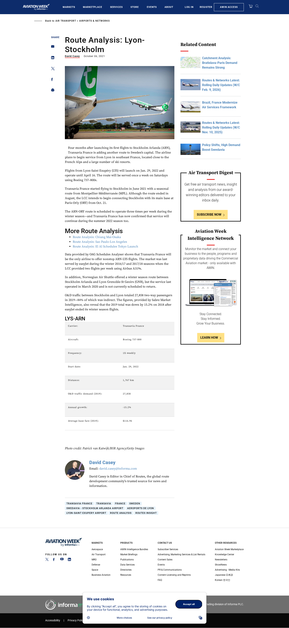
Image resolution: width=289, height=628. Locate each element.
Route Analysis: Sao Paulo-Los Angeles (100, 242)
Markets (69, 7)
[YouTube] (62, 560)
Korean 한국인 (222, 580)
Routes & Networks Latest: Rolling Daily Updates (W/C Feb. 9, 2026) (221, 85)
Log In (189, 7)
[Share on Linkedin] (51, 58)
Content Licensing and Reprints (174, 575)
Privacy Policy (76, 620)
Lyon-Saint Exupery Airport (86, 513)
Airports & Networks (94, 20)
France (120, 503)
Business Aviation (101, 575)
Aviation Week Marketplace (229, 549)
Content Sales (165, 559)
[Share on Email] (51, 47)
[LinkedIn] (69, 560)
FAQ (160, 580)
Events (152, 7)
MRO (94, 559)
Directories (126, 569)
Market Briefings (128, 554)
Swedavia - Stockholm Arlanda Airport (94, 508)
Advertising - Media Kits (227, 569)
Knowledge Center (224, 554)
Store (135, 7)
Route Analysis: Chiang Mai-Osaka (97, 237)
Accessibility (52, 620)
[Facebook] (54, 560)
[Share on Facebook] (51, 80)
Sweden (134, 503)
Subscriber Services (168, 549)
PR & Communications (170, 569)
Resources (125, 575)
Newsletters (221, 559)
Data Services (127, 564)
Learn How (209, 337)
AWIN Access (229, 7)
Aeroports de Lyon (140, 508)
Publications (127, 559)
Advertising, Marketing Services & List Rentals (181, 554)
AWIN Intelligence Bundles (134, 549)
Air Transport (65, 20)
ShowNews (221, 564)
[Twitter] (47, 560)
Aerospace (97, 549)
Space (95, 569)
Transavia (103, 503)
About (169, 7)
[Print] (51, 90)
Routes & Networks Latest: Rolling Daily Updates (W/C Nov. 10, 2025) (221, 127)
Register (206, 7)
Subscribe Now (209, 214)
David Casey (72, 56)
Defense (96, 564)
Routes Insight (146, 513)
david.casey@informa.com (118, 469)
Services (116, 7)
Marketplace (92, 7)
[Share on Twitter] (51, 69)
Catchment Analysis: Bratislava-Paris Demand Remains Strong (219, 62)
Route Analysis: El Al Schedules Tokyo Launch (105, 246)
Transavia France (79, 503)
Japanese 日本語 (224, 575)
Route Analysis (121, 513)
